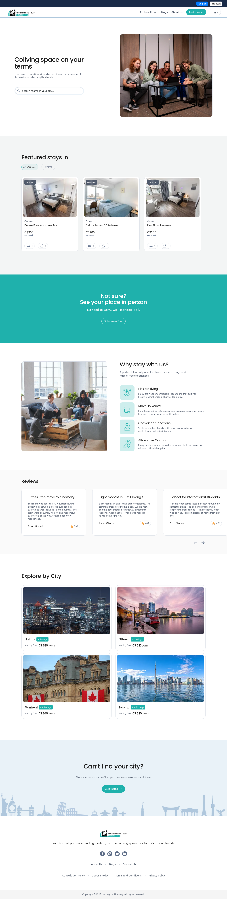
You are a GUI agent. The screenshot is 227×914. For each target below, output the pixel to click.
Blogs (112, 864)
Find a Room (196, 12)
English (203, 3)
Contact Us (129, 864)
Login (215, 12)
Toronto (48, 166)
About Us (96, 864)
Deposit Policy (100, 875)
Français (216, 3)
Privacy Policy (157, 875)
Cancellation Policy (73, 875)
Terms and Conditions (129, 875)
